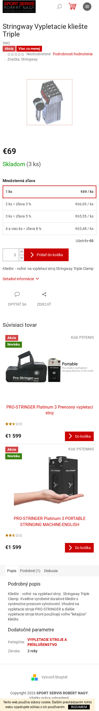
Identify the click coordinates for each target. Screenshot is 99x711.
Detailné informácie (18, 279)
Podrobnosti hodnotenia (73, 54)
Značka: (22, 59)
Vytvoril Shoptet (54, 677)
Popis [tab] (11, 571)
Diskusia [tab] (51, 571)
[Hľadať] (59, 6)
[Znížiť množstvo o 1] (21, 258)
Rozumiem (79, 707)
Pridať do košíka (50, 255)
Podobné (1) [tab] (30, 571)
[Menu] (87, 6)
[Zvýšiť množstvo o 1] (21, 252)
